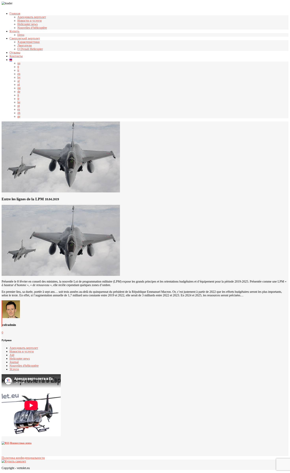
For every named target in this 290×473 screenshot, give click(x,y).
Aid (11, 355)
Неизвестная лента (21, 442)
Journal (14, 362)
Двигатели (24, 45)
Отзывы (14, 52)
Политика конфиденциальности (23, 457)
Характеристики (28, 42)
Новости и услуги (29, 20)
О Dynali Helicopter (30, 49)
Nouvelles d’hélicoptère (32, 27)
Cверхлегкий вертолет (24, 38)
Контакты (16, 56)
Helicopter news (27, 24)
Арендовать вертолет (31, 17)
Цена (20, 34)
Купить (14, 31)
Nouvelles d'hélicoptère (24, 365)
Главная (14, 13)
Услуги (14, 369)
